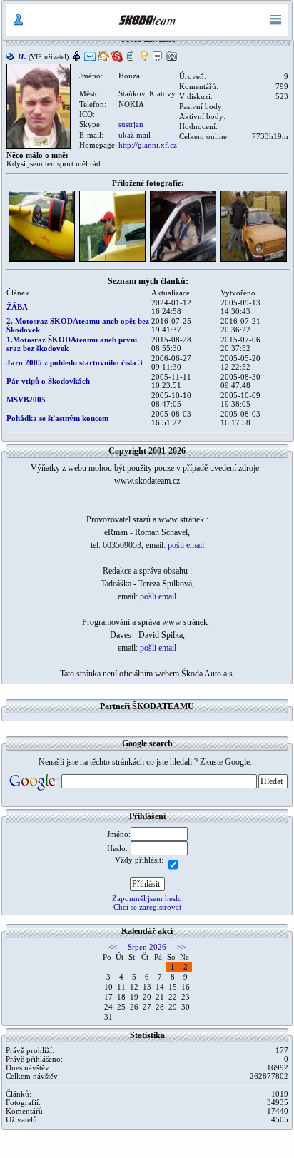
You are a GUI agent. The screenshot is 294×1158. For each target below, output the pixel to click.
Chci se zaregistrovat (147, 907)
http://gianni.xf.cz (147, 145)
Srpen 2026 (147, 947)
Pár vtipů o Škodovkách (48, 381)
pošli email (186, 545)
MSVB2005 (26, 399)
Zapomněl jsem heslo (147, 898)
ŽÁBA (17, 307)
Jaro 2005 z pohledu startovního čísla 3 (74, 362)
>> (181, 947)
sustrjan (130, 124)
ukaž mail (134, 135)
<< (112, 947)
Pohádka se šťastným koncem (57, 418)
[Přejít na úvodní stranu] (147, 20)
